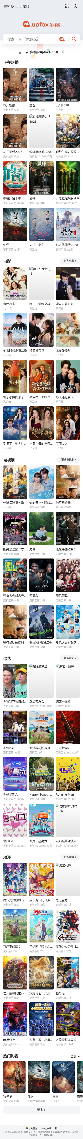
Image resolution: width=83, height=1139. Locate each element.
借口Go (8, 841)
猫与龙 (60, 993)
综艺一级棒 (63, 701)
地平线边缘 (63, 502)
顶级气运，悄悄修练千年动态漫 (68, 152)
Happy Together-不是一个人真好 (41, 794)
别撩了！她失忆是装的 (15, 443)
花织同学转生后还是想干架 (41, 946)
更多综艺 (69, 658)
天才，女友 (36, 245)
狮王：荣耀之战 (39, 304)
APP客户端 (46, 1128)
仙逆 (6, 245)
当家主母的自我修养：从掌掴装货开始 (41, 443)
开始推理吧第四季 (68, 198)
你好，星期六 (38, 841)
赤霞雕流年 (63, 350)
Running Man (65, 794)
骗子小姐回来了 (13, 397)
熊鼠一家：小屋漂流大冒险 (41, 1040)
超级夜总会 (36, 701)
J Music (8, 748)
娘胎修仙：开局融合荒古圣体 (41, 993)
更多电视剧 (67, 459)
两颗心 (33, 595)
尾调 (32, 549)
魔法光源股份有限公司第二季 (15, 900)
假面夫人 (62, 443)
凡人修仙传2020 (67, 245)
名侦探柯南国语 (66, 1040)
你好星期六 (10, 794)
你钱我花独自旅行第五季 (15, 701)
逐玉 (55, 1096)
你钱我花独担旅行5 (41, 748)
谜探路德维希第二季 (68, 549)
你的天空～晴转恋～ (41, 502)
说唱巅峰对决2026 (41, 152)
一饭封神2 (62, 748)
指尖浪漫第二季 (13, 549)
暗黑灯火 (9, 1040)
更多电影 (69, 260)
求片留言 (33, 1128)
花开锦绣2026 (12, 152)
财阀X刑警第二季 (40, 642)
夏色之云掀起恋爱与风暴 (68, 642)
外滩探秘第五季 (13, 502)
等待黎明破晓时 (13, 642)
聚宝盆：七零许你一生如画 (41, 397)
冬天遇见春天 (65, 397)
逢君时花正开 (65, 304)
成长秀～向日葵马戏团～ (41, 900)
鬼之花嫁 (62, 900)
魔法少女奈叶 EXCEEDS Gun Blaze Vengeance (68, 946)
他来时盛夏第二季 (15, 350)
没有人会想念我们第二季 (15, 595)
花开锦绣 (9, 105)
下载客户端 (43, 52)
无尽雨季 (62, 595)
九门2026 (62, 105)
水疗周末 (9, 304)
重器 (32, 105)
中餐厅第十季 (12, 198)
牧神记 (7, 1096)
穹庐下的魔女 (12, 946)
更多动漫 (69, 857)
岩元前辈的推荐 (13, 993)
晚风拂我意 (36, 350)
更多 (40, 1110)
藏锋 (32, 198)
